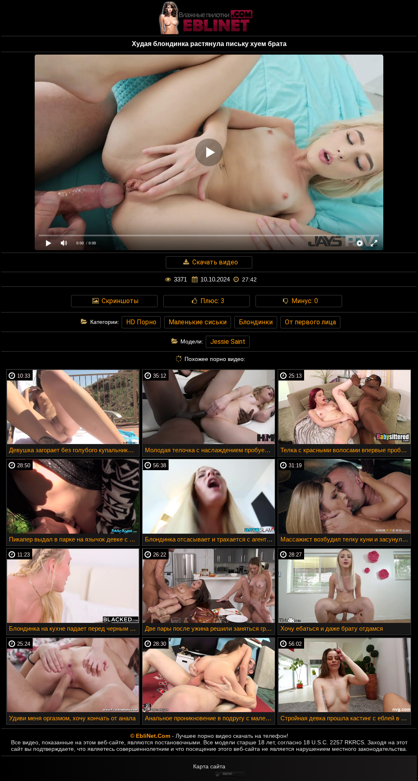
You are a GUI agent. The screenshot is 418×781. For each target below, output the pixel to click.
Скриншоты (119, 301)
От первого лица (310, 322)
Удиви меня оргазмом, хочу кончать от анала (72, 718)
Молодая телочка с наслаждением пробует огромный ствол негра (210, 450)
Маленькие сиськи (198, 322)
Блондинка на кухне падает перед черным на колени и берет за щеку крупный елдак (74, 628)
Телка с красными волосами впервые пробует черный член (345, 450)
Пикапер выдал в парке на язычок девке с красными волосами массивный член (74, 539)
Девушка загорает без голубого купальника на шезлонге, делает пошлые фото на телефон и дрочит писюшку (74, 450)
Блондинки (256, 322)
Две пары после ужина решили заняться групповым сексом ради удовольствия (210, 628)
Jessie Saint (227, 341)
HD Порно (141, 322)
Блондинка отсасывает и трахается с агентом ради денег (210, 539)
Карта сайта (209, 766)
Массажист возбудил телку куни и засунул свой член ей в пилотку (345, 539)
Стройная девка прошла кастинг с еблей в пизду (345, 718)
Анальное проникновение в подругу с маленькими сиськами (210, 718)
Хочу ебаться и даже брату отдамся (331, 628)
